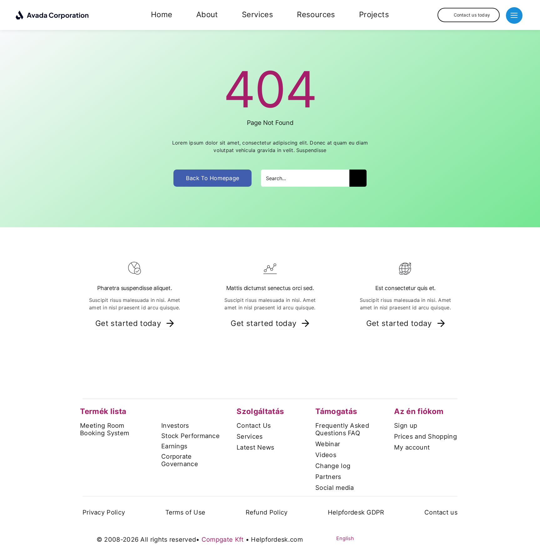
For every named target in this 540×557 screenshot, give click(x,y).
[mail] (440, 538)
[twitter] (395, 538)
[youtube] (406, 538)
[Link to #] (514, 15)
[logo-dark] (52, 13)
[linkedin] (418, 538)
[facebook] (384, 538)
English (344, 538)
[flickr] (429, 538)
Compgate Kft (223, 539)
